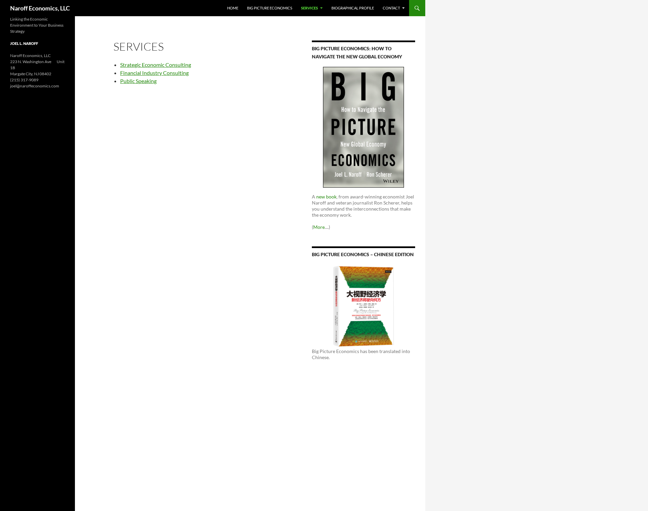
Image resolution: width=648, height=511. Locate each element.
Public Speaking (138, 81)
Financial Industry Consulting (154, 73)
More (319, 227)
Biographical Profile (352, 8)
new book (326, 196)
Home (232, 8)
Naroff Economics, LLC (40, 8)
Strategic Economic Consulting (155, 64)
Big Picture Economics (269, 8)
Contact (391, 8)
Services (309, 8)
